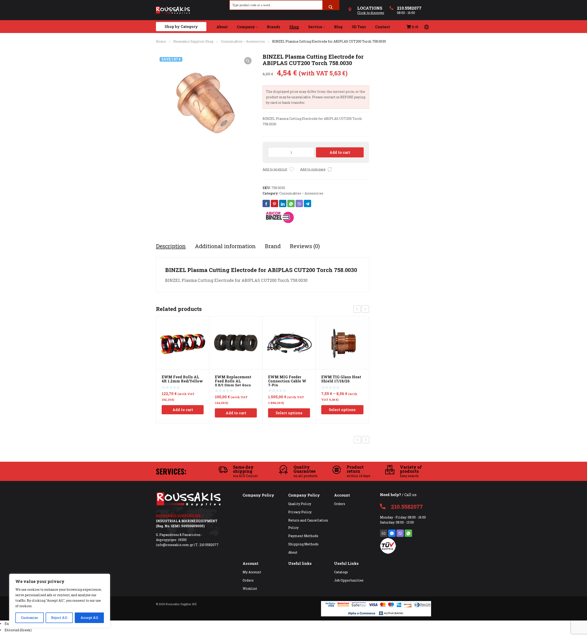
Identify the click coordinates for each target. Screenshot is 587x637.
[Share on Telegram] (307, 203)
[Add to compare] (329, 169)
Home (161, 41)
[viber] (400, 533)
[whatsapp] (408, 533)
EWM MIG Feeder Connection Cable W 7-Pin (287, 380)
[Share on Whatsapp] (291, 203)
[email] (383, 533)
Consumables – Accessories (243, 41)
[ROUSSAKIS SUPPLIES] (173, 10)
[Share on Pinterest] (274, 203)
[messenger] (392, 533)
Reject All (59, 617)
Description (171, 246)
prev (357, 309)
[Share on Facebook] (266, 203)
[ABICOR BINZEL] (280, 217)
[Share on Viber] (299, 203)
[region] (59, 601)
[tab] (171, 246)
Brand (273, 246)
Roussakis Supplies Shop (193, 41)
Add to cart (339, 152)
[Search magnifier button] (330, 7)
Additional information (225, 246)
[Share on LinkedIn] (282, 203)
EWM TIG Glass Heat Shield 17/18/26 (341, 378)
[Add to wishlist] (291, 169)
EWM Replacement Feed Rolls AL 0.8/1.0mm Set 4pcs (233, 380)
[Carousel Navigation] (361, 309)
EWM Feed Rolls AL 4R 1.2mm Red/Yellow (182, 378)
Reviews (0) (305, 246)
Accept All (89, 617)
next (365, 309)
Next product (365, 439)
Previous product (357, 439)
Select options (289, 412)
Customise (29, 617)
